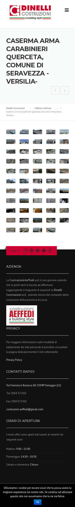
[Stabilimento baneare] (64, 91)
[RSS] (50, 250)
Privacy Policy (14, 360)
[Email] (43, 250)
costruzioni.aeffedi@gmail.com (24, 409)
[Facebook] (25, 250)
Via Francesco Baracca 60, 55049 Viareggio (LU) (33, 385)
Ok (37, 502)
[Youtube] (37, 250)
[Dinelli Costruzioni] (30, 12)
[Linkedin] (31, 250)
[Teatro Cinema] (55, 91)
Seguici (15, 250)
